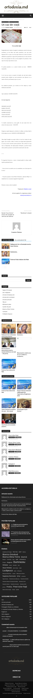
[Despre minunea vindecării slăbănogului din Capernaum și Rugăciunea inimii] (24, 384)
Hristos (5, 565)
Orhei (18, 576)
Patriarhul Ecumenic (15, 584)
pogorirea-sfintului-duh (10, 685)
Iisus (19, 565)
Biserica (24, 552)
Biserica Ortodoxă (10, 554)
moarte (13, 573)
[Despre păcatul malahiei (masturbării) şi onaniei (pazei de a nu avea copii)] (6, 541)
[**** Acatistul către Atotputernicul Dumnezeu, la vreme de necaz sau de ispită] (6, 534)
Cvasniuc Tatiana (9, 27)
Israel (20, 568)
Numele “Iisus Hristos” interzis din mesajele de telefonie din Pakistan (8, 214)
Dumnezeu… (14, 252)
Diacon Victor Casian (14, 442)
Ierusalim (15, 565)
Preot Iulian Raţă (13, 435)
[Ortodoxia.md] (16, 7)
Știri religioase (6, 292)
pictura (4, 587)
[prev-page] (3, 267)
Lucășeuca (8, 570)
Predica (9, 587)
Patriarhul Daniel (6, 584)
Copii (13, 559)
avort (20, 552)
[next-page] (5, 267)
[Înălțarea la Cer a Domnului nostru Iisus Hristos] (6, 246)
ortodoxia (23, 576)
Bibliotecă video (7, 304)
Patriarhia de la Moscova (14, 578)
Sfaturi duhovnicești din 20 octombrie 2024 (16, 627)
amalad (4, 631)
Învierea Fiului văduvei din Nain (19, 259)
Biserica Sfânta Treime (11, 557)
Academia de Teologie (7, 552)
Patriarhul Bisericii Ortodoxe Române (10, 581)
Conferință (9, 559)
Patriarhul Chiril (22, 581)
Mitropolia (19, 570)
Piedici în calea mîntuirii (21, 685)
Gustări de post (7, 307)
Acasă (3, 19)
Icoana (10, 565)
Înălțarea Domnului (9, 683)
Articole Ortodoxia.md (19, 19)
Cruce (4, 562)
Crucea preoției (16, 688)
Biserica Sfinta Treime (8, 309)
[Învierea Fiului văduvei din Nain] (6, 261)
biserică (24, 557)
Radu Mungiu (6, 639)
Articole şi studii (9, 19)
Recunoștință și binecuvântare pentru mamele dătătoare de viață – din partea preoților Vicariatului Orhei (16, 504)
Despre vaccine (25, 688)
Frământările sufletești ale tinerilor (12, 690)
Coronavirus (22, 559)
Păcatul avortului (21, 686)
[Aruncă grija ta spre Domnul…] (24, 403)
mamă (15, 570)
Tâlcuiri (4, 302)
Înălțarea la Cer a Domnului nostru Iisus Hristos (14, 497)
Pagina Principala (7, 290)
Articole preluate (7, 299)
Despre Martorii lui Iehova (21, 683)
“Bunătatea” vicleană (26, 213)
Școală (17, 589)
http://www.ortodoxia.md (13, 438)
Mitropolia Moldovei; (7, 573)
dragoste (9, 562)
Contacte (5, 311)
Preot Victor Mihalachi (14, 449)
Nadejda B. (11, 464)
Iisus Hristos (7, 568)
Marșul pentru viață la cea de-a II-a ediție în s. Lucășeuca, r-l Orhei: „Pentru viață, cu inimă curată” (16, 509)
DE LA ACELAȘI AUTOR (20, 240)
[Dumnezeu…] (6, 254)
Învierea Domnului (16, 691)
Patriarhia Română (24, 578)
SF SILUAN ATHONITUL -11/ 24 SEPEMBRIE (17, 631)
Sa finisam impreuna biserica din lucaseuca (12, 693)
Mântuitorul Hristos (20, 573)
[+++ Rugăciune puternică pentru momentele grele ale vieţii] (6, 526)
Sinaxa (13, 589)
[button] (2, 16)
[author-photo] (16, 230)
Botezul (4, 559)
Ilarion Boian (15, 568)
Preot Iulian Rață (20, 586)
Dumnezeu (19, 562)
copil (17, 559)
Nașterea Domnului (9, 576)
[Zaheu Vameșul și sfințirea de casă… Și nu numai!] (9, 403)
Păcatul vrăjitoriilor (7, 688)
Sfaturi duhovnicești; (7, 589)
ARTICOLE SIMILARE (8, 240)
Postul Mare (24, 690)
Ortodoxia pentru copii (11, 686)
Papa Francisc (5, 578)
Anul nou (15, 552)
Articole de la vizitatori (9, 297)
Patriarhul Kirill (23, 584)
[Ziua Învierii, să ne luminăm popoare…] (9, 419)
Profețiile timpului (7, 314)
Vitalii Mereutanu (13, 471)
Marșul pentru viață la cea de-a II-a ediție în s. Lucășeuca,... (24, 354)
